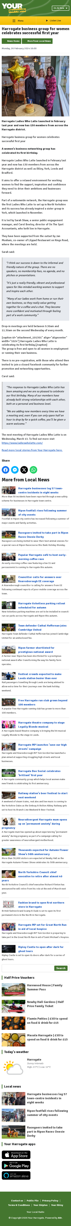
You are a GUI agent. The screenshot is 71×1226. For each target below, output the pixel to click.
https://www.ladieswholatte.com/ (22, 443)
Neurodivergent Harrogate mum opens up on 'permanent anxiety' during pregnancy (34, 824)
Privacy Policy (50, 1200)
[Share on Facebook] (5, 470)
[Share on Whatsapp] (33, 470)
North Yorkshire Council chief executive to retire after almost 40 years (32, 876)
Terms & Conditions (19, 1205)
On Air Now (59, 8)
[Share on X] (24, 470)
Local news (12, 1086)
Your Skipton (40, 1205)
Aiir (60, 1217)
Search (60, 968)
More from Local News (39, 41)
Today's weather (16, 1052)
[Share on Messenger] (15, 470)
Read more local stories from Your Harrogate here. (32, 450)
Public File (33, 1200)
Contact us (17, 1200)
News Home (13, 41)
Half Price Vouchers (19, 977)
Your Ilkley (57, 1205)
